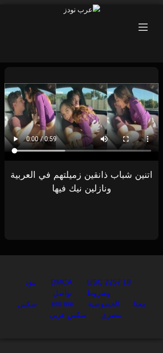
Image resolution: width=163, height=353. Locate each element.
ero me (62, 304)
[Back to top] (135, 326)
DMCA (61, 282)
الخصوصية (103, 304)
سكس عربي (67, 315)
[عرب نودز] (81, 10)
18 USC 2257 (109, 282)
